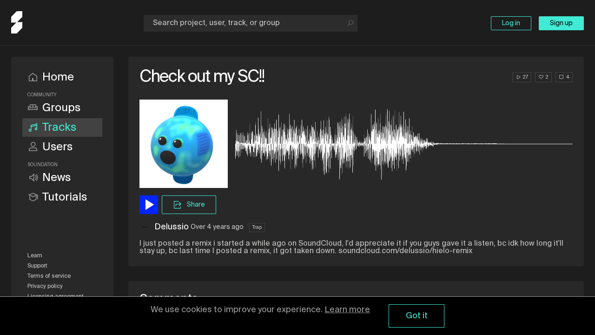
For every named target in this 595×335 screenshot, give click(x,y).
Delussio (171, 227)
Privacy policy (45, 286)
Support (37, 266)
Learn (34, 256)
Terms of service (49, 276)
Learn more (347, 310)
